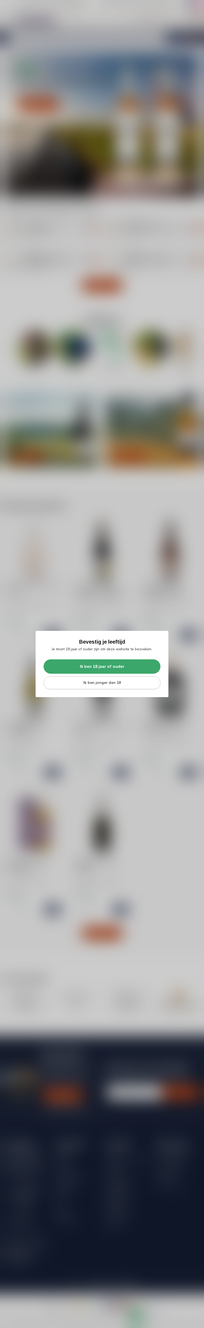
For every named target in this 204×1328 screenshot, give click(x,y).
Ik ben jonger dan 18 (102, 682)
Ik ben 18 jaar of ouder (102, 666)
